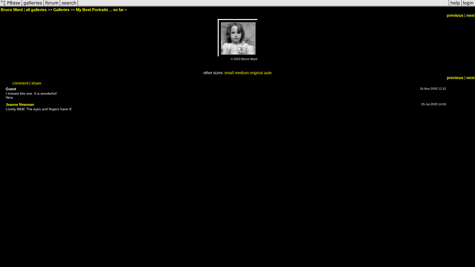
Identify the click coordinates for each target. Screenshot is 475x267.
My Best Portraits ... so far (100, 10)
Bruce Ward (12, 10)
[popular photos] (263, 5)
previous (455, 15)
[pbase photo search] (69, 5)
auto (268, 73)
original (256, 73)
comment (20, 83)
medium (242, 73)
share (36, 83)
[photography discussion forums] (52, 5)
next (470, 15)
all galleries (36, 10)
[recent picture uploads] (33, 5)
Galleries (61, 10)
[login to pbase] (468, 5)
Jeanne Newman (20, 104)
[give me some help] (455, 5)
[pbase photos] (11, 5)
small (229, 73)
